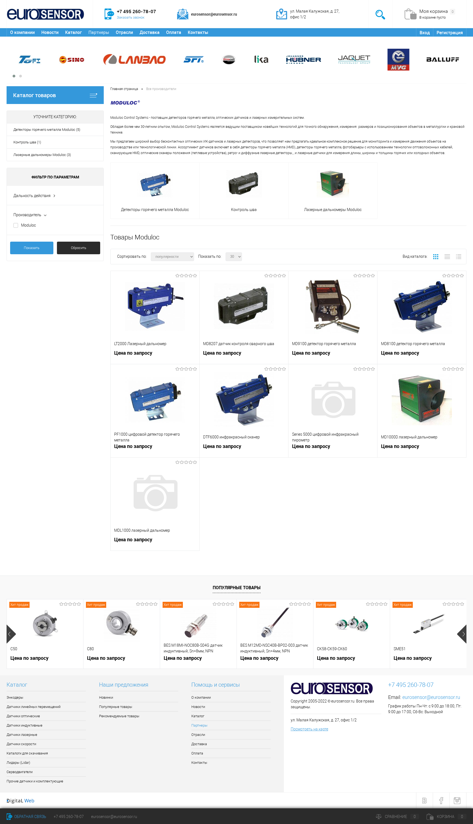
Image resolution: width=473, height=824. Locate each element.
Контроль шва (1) (27, 142)
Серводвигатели (20, 772)
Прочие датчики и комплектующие (35, 781)
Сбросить (78, 248)
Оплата (173, 32)
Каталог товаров (34, 95)
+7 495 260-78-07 (69, 816)
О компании (22, 32)
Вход (425, 33)
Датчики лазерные (22, 735)
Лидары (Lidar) (18, 763)
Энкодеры (15, 697)
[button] (14, 76)
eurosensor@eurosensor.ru (431, 697)
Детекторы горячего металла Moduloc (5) (46, 130)
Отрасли (124, 32)
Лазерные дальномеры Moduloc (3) (42, 155)
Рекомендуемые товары (119, 716)
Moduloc (28, 225)
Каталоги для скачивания (27, 753)
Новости (50, 32)
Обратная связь (29, 816)
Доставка (150, 32)
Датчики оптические (23, 716)
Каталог (73, 32)
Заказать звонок (131, 17)
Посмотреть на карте (309, 729)
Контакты (198, 32)
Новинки (106, 697)
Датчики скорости (21, 744)
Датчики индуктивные (24, 725)
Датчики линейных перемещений (33, 707)
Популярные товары (237, 588)
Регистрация (450, 33)
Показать (31, 248)
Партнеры (98, 32)
